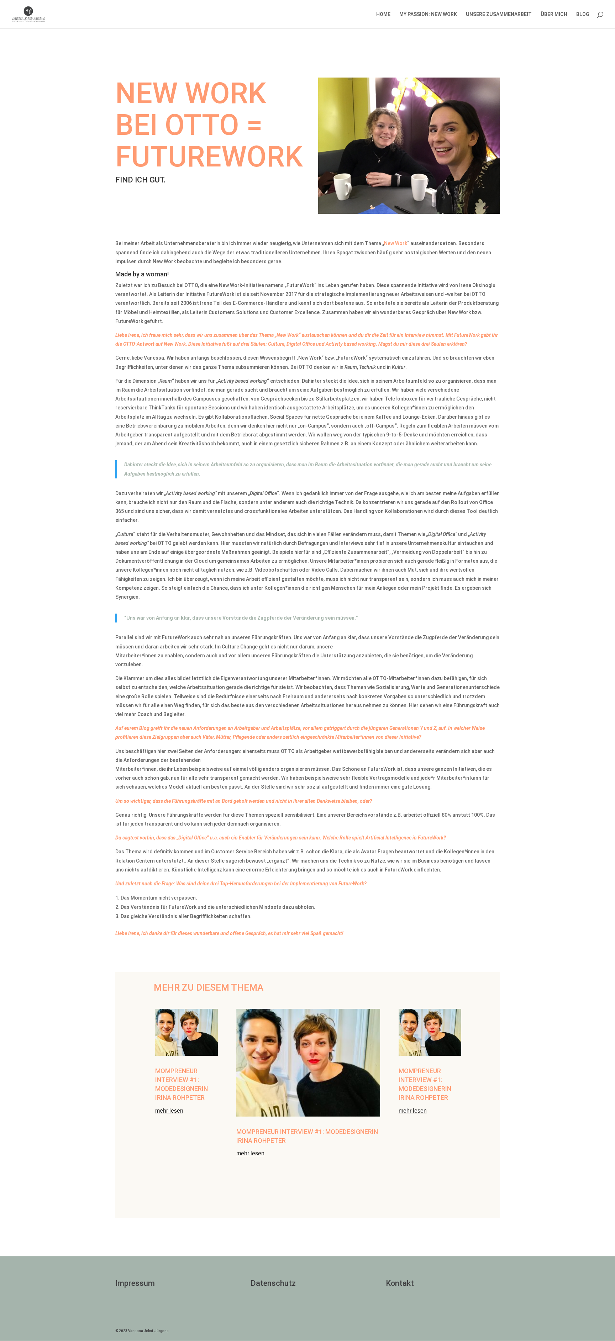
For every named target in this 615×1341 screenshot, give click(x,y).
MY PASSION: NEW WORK (428, 14)
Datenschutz (273, 1283)
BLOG (582, 14)
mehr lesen (169, 1111)
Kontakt (400, 1283)
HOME (383, 14)
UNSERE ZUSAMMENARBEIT (499, 14)
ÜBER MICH (554, 14)
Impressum (135, 1283)
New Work (395, 243)
